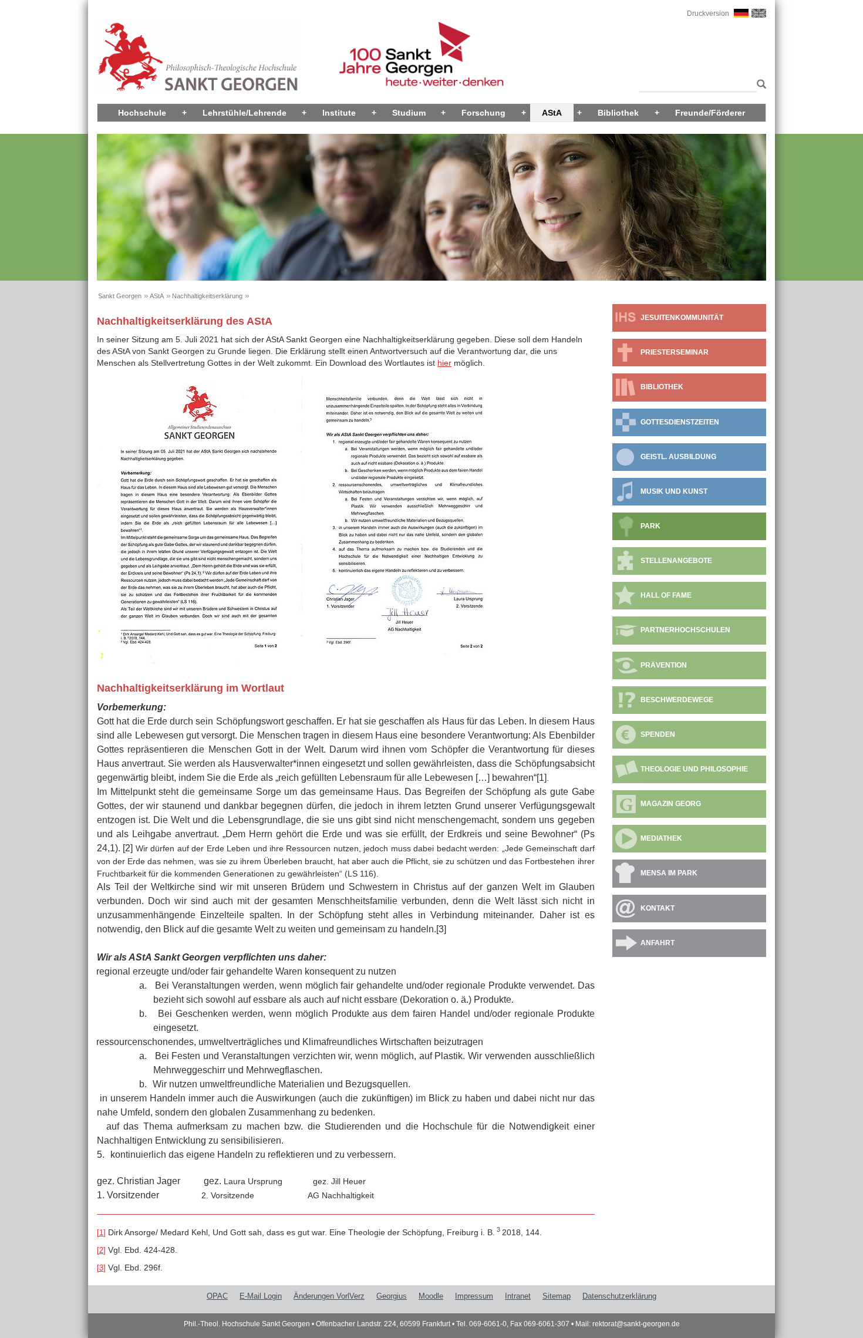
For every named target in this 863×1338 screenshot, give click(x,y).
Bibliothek (618, 112)
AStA (552, 112)
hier (444, 363)
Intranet (518, 1296)
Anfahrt (657, 943)
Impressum (474, 1296)
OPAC (217, 1296)
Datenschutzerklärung (619, 1296)
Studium (409, 112)
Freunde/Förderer (710, 112)
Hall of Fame (666, 595)
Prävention (663, 665)
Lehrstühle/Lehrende (244, 112)
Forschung (483, 112)
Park (650, 526)
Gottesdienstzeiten (679, 422)
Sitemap (556, 1296)
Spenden (657, 734)
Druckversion (708, 13)
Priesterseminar (674, 352)
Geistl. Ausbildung (678, 457)
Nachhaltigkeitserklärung (207, 295)
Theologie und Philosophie (694, 769)
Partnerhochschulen (685, 630)
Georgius (391, 1296)
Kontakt (657, 908)
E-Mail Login (261, 1296)
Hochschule (142, 112)
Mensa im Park (668, 873)
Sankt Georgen (119, 295)
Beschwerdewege (676, 700)
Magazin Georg (670, 804)
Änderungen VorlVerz (329, 1296)
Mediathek (661, 838)
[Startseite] (198, 57)
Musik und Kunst (673, 491)
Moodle (431, 1296)
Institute (339, 112)
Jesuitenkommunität (681, 318)
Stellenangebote (676, 561)
